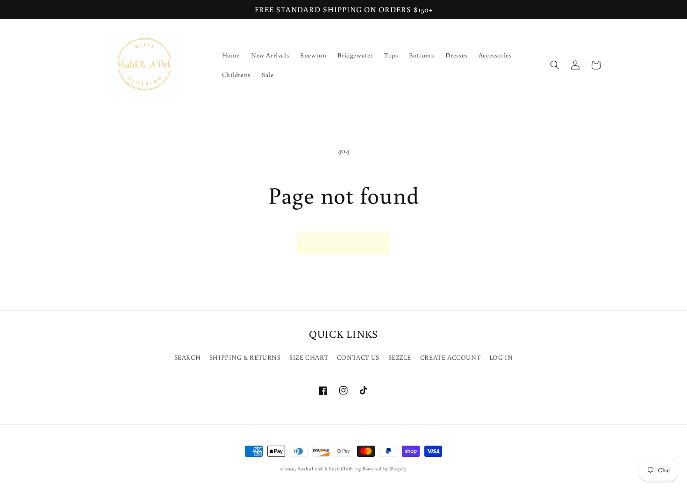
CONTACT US (358, 357)
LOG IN (501, 357)
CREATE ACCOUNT (450, 357)
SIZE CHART (308, 357)
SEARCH (187, 357)
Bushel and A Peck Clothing (329, 469)
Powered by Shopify (385, 469)
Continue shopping (343, 243)
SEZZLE (400, 357)
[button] (554, 65)
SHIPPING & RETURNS (245, 357)
